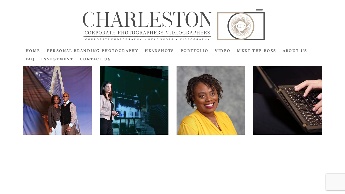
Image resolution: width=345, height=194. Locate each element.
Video (222, 50)
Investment (57, 59)
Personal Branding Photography (93, 50)
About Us (295, 50)
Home (33, 50)
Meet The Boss (256, 50)
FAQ (30, 59)
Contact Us (95, 59)
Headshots (159, 50)
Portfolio (195, 50)
